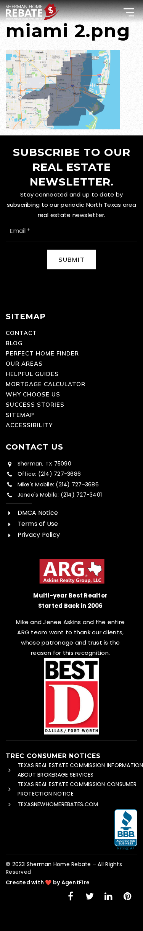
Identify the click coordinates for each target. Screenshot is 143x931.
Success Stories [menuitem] (35, 404)
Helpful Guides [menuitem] (32, 373)
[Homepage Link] (32, 11)
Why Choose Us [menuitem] (33, 394)
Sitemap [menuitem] (20, 414)
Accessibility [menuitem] (29, 425)
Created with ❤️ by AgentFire (48, 882)
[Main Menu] (128, 12)
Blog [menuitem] (14, 343)
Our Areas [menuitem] (24, 363)
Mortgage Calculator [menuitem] (45, 384)
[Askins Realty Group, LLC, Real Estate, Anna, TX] (125, 830)
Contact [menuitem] (21, 333)
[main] (71, 64)
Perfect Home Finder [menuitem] (42, 353)
